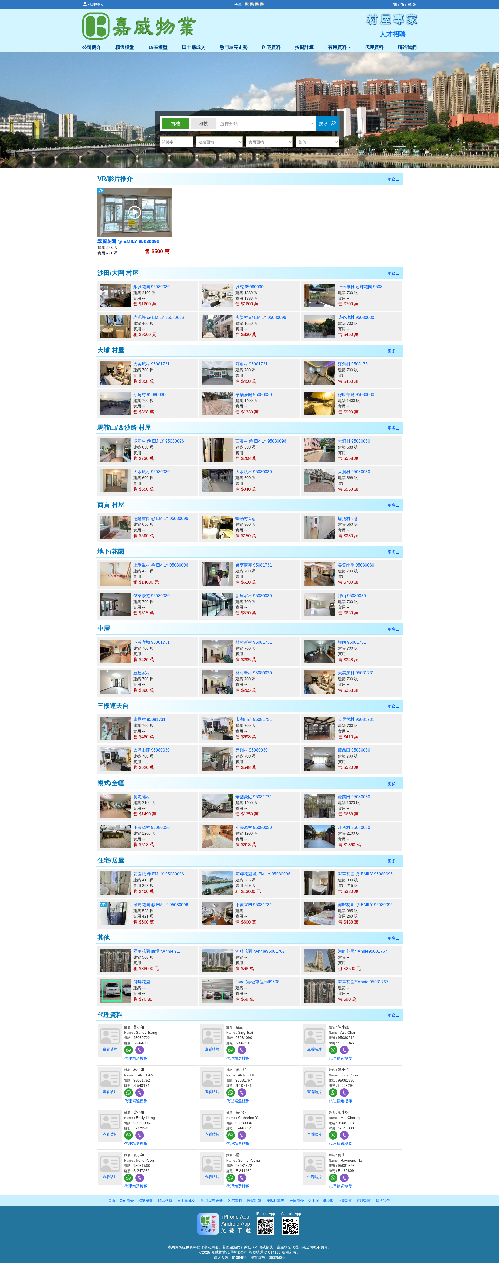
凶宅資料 (271, 47)
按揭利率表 (275, 1201)
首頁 (111, 1201)
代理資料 (374, 47)
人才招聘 (393, 34)
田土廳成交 (193, 47)
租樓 (203, 123)
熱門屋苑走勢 (234, 47)
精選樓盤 (124, 47)
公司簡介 (91, 47)
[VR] (134, 212)
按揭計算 (304, 47)
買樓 (175, 123)
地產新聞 (345, 1201)
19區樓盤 (158, 47)
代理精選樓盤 (136, 1058)
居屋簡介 (296, 1201)
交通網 (313, 1201)
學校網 (328, 1201)
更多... (393, 179)
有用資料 (338, 47)
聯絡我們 (407, 47)
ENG (411, 4)
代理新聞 (364, 1201)
